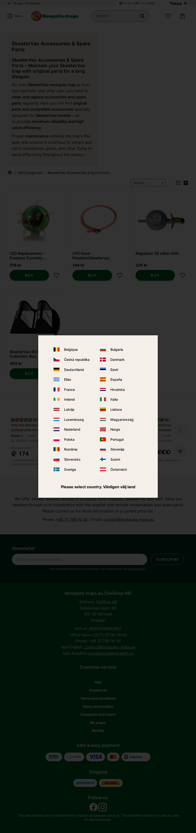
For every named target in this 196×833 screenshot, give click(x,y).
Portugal (117, 439)
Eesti (114, 369)
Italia (114, 399)
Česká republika (77, 359)
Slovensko (72, 459)
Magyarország (122, 419)
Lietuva (116, 409)
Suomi (115, 459)
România (70, 449)
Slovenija (117, 449)
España (116, 379)
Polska (69, 439)
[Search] (142, 16)
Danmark (117, 359)
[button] (13, 16)
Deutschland (74, 369)
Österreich (118, 469)
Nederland (72, 429)
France (69, 389)
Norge (115, 429)
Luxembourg (74, 419)
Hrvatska (117, 389)
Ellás (67, 379)
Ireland (69, 399)
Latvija (69, 409)
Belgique (71, 349)
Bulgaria (116, 349)
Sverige (70, 469)
